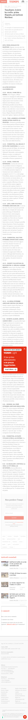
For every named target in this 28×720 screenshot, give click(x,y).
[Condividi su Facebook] (2, 23)
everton (9, 536)
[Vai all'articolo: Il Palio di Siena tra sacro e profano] (4, 575)
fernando (16, 536)
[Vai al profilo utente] (23, 1)
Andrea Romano (14, 578)
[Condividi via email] (2, 33)
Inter (3, 539)
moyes (21, 541)
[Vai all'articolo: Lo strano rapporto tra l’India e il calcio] (4, 586)
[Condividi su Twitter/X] (2, 26)
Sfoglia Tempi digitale (20, 688)
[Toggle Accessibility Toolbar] (25, 717)
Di (7, 23)
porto (9, 544)
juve (19, 539)
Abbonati (3, 1)
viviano (11, 547)
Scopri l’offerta (9, 369)
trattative (4, 547)
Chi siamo (3, 688)
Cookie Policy (4, 699)
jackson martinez (11, 539)
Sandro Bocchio (14, 568)
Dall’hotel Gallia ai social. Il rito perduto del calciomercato (18, 563)
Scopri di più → (22, 604)
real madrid (16, 544)
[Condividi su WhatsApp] (2, 29)
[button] (2, 36)
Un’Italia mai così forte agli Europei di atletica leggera (17, 595)
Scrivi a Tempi (4, 690)
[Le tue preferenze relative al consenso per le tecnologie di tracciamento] (2, 717)
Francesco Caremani (12, 588)
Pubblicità (4, 695)
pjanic (3, 544)
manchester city (6, 541)
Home (6, 6)
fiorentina (23, 536)
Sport (9, 6)
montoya (15, 541)
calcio (3, 536)
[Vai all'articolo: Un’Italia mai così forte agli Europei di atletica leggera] (4, 597)
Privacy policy (4, 697)
